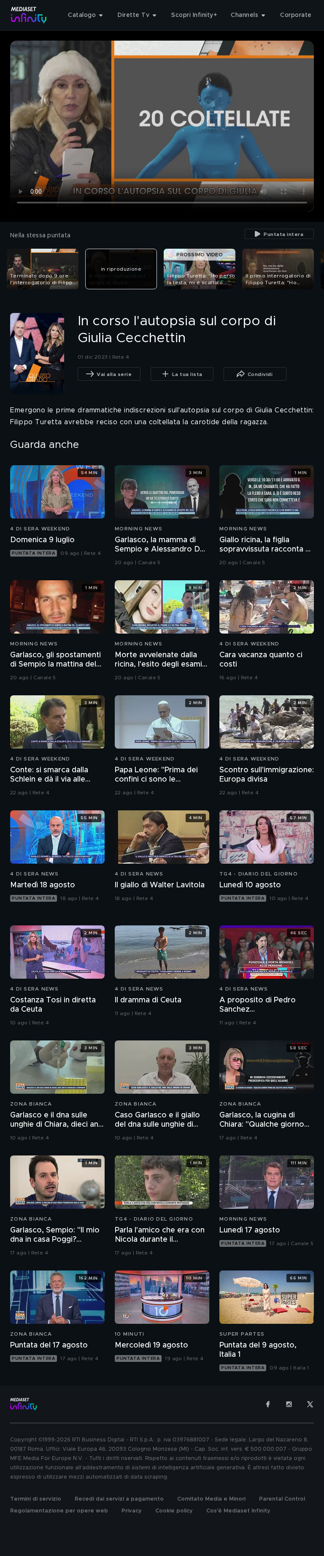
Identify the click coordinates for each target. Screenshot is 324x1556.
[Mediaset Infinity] (29, 15)
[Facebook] (268, 1404)
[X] (310, 1404)
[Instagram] (289, 1404)
